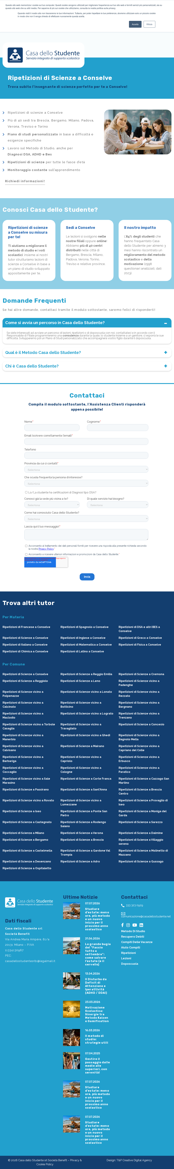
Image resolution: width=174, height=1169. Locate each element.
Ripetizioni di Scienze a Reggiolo (25, 681)
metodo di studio (133, 931)
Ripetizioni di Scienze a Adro (80, 861)
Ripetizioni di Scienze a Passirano (26, 789)
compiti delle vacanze (137, 942)
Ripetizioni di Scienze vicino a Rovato (28, 800)
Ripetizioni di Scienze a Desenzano (27, 861)
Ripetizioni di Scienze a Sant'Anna (83, 789)
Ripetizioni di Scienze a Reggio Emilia (86, 674)
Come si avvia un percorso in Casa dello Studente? (55, 322)
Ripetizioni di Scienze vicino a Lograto (86, 713)
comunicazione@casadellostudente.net (146, 916)
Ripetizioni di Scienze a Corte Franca (85, 778)
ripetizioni (128, 953)
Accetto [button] (135, 24)
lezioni (126, 958)
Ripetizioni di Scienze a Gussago (141, 861)
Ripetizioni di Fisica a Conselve (140, 644)
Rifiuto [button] (149, 24)
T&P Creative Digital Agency (134, 1160)
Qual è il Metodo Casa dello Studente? (43, 352)
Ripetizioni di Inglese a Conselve (83, 637)
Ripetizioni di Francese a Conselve (26, 627)
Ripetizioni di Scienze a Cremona (141, 674)
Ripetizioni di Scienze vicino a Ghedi (85, 735)
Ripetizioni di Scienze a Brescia (82, 839)
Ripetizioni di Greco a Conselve (140, 637)
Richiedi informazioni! (25, 181)
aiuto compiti (130, 947)
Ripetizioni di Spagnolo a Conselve (84, 627)
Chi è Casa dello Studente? (32, 366)
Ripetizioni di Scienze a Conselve (25, 637)
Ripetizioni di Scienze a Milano (23, 833)
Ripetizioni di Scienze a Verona (81, 833)
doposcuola (129, 963)
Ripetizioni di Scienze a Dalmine (141, 833)
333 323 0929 (134, 905)
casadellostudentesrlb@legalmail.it (30, 961)
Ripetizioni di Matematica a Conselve (86, 644)
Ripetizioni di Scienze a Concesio (141, 724)
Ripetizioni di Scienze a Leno (80, 681)
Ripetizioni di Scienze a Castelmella (27, 850)
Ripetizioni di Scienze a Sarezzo (141, 822)
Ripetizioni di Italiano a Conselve (25, 644)
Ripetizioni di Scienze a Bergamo (25, 839)
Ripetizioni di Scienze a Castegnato (27, 822)
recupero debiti (132, 936)
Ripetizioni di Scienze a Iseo (22, 811)
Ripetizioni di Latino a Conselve (82, 651)
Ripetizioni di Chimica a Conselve (25, 651)
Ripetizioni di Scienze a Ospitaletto (27, 868)
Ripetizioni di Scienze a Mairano (82, 746)
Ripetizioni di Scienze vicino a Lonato (86, 691)
